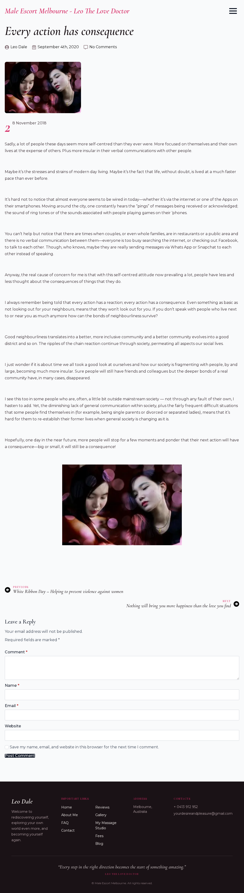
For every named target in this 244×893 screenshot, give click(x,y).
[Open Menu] (233, 11)
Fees (99, 836)
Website (13, 726)
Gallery (101, 815)
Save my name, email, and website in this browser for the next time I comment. (84, 747)
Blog (99, 843)
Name (12, 685)
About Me (69, 815)
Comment (16, 652)
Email (11, 706)
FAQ (65, 823)
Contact (68, 830)
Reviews (102, 807)
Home (66, 807)
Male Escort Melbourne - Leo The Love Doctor (67, 11)
